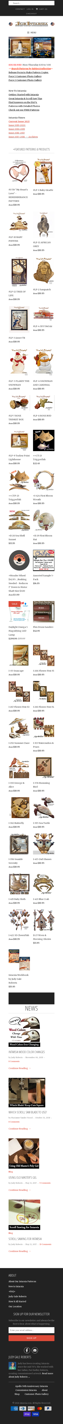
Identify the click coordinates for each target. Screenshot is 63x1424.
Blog (11, 1172)
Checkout (31, 14)
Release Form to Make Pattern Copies (29, 72)
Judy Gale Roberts (17, 1296)
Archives (33, 136)
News (31, 1008)
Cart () (42, 9)
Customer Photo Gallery (37, 1394)
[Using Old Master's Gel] (24, 1167)
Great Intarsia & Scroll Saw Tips (25, 98)
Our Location (15, 1306)
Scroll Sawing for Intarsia (25, 1239)
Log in (30, 9)
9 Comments (45, 1183)
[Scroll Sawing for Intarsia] (24, 1229)
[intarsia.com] (31, 23)
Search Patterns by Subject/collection (31, 68)
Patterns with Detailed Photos (24, 106)
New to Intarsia (16, 1286)
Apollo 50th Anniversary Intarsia (31, 1386)
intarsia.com (25, 1403)
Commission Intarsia (26, 1390)
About (45, 1390)
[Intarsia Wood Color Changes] (24, 1046)
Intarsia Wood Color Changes (27, 1052)
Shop (17, 1394)
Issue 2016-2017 (17, 132)
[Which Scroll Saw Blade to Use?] (27, 1106)
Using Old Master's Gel (23, 1177)
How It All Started (17, 1301)
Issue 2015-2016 (17, 136)
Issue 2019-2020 (17, 125)
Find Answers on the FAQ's (23, 102)
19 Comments (45, 1244)
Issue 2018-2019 (17, 129)
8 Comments (14, 1061)
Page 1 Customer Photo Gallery (25, 76)
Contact (20, 9)
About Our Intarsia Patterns (22, 1281)
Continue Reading (18, 1068)
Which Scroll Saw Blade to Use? (28, 1112)
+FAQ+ (12, 1291)
